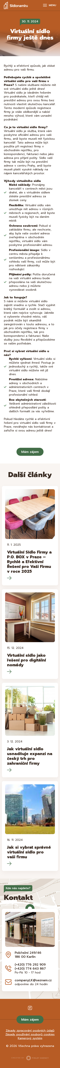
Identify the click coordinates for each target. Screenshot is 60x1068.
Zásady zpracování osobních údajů (30, 1030)
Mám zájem (30, 451)
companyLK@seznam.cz (33, 980)
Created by (17, 1058)
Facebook (30, 1008)
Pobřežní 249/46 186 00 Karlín (28, 954)
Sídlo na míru (16, 5)
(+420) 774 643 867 (30, 968)
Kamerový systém (30, 1038)
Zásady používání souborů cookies (30, 1034)
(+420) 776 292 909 (30, 964)
